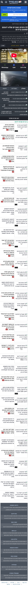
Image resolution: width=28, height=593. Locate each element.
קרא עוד (14, 42)
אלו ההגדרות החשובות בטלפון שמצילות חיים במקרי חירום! (16, 569)
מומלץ (23, 88)
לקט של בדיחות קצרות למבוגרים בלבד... (19, 524)
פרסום (8, 584)
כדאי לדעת (15, 24)
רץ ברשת (14, 530)
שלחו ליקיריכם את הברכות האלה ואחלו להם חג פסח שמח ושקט (15, 550)
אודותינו (12, 582)
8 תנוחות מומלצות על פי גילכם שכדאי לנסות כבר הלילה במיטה (15, 516)
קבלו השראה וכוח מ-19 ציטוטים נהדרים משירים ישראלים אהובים (15, 560)
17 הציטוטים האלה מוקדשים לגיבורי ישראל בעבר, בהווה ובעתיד (15, 575)
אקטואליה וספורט (14, 573)
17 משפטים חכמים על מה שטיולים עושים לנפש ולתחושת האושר (15, 541)
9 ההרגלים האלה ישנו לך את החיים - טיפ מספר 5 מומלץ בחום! (15, 535)
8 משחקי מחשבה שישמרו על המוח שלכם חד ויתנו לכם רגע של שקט (14, 567)
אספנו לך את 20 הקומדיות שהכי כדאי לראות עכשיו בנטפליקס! (15, 558)
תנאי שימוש (12, 19)
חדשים (5, 88)
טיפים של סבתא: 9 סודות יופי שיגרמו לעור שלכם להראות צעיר (15, 518)
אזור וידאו (22, 24)
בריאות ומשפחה (14, 505)
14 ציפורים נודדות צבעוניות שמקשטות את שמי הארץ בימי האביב (15, 543)
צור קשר (24, 582)
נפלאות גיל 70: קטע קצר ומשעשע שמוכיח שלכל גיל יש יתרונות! (15, 533)
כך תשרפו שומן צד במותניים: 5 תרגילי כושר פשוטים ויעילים (16, 577)
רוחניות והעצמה (14, 547)
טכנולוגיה (14, 564)
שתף (21, 45)
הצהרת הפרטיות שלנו (5, 19)
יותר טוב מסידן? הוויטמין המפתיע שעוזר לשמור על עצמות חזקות (15, 507)
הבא (3, 45)
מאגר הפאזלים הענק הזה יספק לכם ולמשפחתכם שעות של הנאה (15, 526)
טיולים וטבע (14, 539)
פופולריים (14, 88)
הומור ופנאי (14, 522)
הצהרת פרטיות (16, 584)
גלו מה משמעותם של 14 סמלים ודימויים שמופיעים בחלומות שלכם (15, 552)
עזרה (18, 582)
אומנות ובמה (14, 556)
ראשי (26, 24)
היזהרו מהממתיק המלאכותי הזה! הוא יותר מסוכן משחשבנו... (16, 509)
